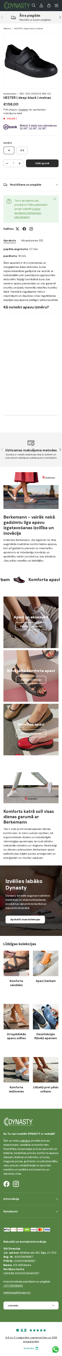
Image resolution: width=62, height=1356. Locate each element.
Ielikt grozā (42, 163)
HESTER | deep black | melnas (28, 28)
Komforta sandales (16, 983)
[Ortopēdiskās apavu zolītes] (16, 1016)
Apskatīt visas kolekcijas (25, 919)
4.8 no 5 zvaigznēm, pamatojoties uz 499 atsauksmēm (31, 1339)
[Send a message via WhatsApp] (55, 1349)
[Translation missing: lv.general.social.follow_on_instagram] (31, 228)
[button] (49, 5)
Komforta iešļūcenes (16, 1089)
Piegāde (23, 109)
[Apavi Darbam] (45, 963)
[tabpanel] (31, 334)
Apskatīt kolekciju (31, 626)
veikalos (25, 1140)
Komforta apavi (37, 579)
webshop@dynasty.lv (16, 1292)
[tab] (9, 240)
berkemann (9, 93)
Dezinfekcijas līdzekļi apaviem (45, 1036)
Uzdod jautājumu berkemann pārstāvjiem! (27, 213)
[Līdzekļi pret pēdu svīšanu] (45, 1069)
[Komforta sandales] (16, 963)
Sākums (7, 28)
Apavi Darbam (46, 981)
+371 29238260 (13, 1285)
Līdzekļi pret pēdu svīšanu (45, 1089)
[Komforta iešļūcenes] (16, 1069)
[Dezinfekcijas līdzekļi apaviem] (45, 1016)
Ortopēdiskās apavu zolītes (16, 1036)
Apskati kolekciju (31, 679)
